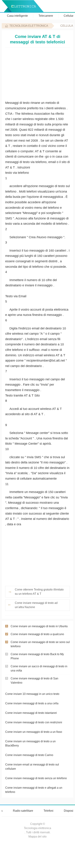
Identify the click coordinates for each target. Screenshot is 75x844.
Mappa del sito (37, 836)
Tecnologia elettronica (28, 25)
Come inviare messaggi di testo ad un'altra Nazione (36, 605)
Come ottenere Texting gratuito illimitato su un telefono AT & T (39, 591)
